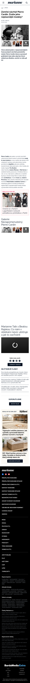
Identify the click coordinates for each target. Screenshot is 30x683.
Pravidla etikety (5, 579)
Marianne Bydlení (14, 461)
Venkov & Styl (6, 549)
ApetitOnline (6, 555)
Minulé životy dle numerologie (17, 589)
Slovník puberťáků (13, 579)
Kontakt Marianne (8, 488)
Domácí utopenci (11, 605)
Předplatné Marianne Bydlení (12, 481)
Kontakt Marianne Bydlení (11, 491)
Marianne (21, 668)
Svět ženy (5, 561)
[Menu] (3, 2)
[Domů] (15, 2)
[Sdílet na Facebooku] (10, 361)
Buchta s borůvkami (6, 607)
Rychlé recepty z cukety (17, 607)
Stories (4, 536)
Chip (3, 565)
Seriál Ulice (19, 591)
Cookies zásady (7, 511)
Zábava (4, 529)
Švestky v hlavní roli (16, 599)
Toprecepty (6, 571)
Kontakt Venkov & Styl (9, 494)
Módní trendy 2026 (11, 582)
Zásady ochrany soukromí (11, 501)
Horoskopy (6, 539)
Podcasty (5, 543)
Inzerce (4, 514)
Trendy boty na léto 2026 (14, 592)
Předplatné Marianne (9, 478)
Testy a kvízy (21, 579)
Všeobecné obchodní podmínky (12, 507)
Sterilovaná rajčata (11, 602)
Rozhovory (6, 533)
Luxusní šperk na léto (18, 594)
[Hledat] (26, 2)
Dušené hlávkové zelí (6, 599)
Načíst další (15, 403)
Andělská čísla (5, 580)
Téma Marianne (7, 546)
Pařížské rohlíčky (11, 604)
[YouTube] (9, 474)
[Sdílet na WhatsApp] (20, 361)
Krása (4, 523)
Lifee (3, 568)
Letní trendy (18, 582)
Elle (3, 558)
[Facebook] (3, 474)
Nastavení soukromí (9, 504)
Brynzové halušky (20, 605)
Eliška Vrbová (5, 20)
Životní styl (6, 526)
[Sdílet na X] (13, 361)
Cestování (12, 580)
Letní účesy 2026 (8, 594)
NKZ (8, 672)
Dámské (22, 670)
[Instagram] (6, 474)
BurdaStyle (22, 672)
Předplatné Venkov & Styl (11, 484)
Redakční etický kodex (9, 497)
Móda (6, 7)
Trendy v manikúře (6, 589)
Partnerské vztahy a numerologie (9, 591)
